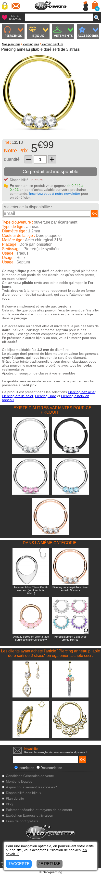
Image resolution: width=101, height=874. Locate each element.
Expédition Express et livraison (29, 815)
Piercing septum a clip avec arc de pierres (70, 638)
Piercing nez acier (81, 392)
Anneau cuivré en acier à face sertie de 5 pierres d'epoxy (31, 638)
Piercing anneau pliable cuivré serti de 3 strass (70, 589)
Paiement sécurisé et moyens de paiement (39, 810)
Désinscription (51, 768)
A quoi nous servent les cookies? (31, 787)
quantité (12, 159)
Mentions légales (19, 781)
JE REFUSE (49, 864)
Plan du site (15, 798)
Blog (9, 804)
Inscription (26, 768)
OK (94, 213)
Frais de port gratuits (22, 821)
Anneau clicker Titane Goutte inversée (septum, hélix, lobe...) (31, 590)
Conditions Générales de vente (30, 776)
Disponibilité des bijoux (23, 793)
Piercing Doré (45, 396)
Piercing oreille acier (17, 396)
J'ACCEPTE (19, 864)
